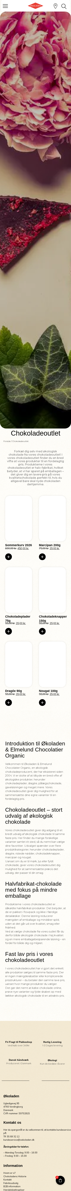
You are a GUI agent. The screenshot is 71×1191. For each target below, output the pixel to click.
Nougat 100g (48, 691)
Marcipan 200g (49, 545)
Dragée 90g (13, 691)
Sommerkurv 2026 (18, 545)
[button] (8, 556)
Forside (7, 441)
